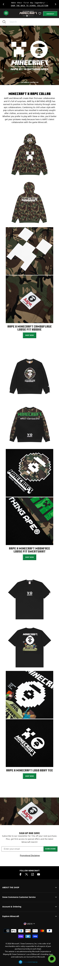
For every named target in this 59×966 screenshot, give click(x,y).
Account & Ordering (11, 906)
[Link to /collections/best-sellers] (29, 4)
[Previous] (3, 4)
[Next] (55, 4)
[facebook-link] (20, 874)
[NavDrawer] (6, 13)
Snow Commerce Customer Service (19, 897)
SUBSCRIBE (50, 849)
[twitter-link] (26, 874)
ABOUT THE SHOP (10, 887)
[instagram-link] (32, 874)
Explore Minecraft (10, 916)
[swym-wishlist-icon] (40, 14)
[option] (29, 4)
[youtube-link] (38, 874)
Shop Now (29, 335)
